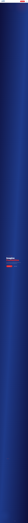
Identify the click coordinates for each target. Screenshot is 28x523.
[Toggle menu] (26, 1)
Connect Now (22, 1)
